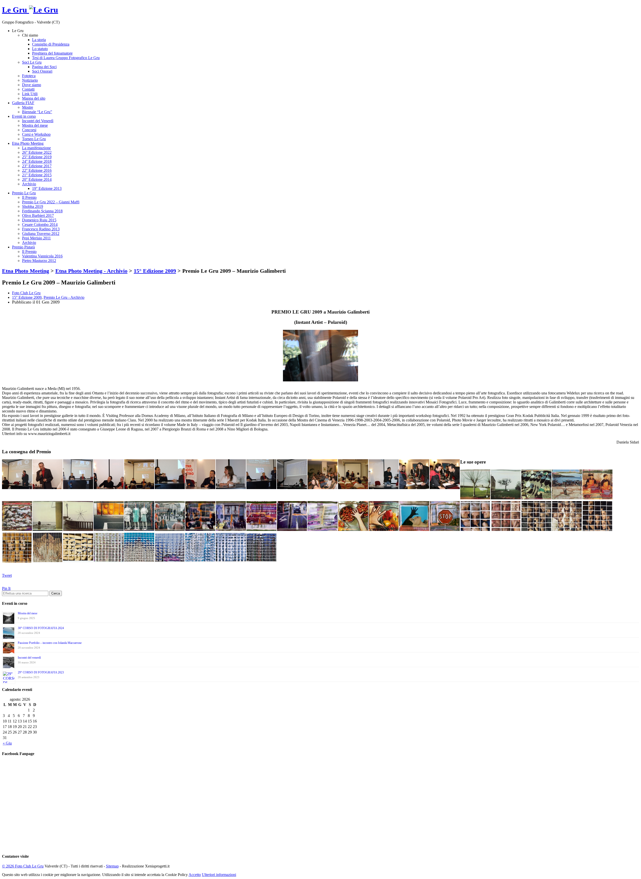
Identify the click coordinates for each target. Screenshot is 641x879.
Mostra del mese (35, 125)
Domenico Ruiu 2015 (39, 220)
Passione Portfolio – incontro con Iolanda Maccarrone (50, 643)
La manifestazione (36, 148)
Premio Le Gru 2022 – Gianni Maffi (50, 202)
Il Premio (29, 197)
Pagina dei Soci (44, 67)
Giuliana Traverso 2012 (40, 233)
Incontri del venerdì (29, 657)
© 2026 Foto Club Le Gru (23, 866)
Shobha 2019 (32, 206)
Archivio (29, 184)
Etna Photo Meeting (28, 143)
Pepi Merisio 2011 (36, 238)
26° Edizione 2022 (37, 152)
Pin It (6, 588)
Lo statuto (40, 49)
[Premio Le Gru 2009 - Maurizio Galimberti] (320, 380)
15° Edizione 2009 (27, 297)
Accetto (195, 874)
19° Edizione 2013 (47, 188)
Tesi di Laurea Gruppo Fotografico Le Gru (66, 58)
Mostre (27, 107)
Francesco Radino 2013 (41, 229)
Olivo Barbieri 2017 (38, 215)
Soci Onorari (42, 71)
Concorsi (29, 130)
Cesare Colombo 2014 (40, 224)
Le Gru (15, 9)
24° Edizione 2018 (37, 161)
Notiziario (30, 80)
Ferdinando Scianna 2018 (42, 211)
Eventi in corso (24, 116)
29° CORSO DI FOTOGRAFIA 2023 (41, 672)
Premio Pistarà (23, 247)
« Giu (7, 743)
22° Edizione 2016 (37, 170)
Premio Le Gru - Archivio (64, 297)
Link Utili (30, 94)
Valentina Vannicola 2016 (42, 256)
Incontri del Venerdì (37, 121)
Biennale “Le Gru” (37, 112)
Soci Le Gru (32, 62)
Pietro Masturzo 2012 (39, 260)
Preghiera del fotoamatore (52, 53)
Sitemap (112, 866)
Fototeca (29, 76)
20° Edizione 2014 (37, 179)
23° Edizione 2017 (37, 166)
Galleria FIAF (23, 103)
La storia (39, 40)
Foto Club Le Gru (26, 293)
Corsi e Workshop (36, 134)
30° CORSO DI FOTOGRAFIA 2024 (41, 628)
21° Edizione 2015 (37, 175)
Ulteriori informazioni (219, 874)
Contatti (28, 89)
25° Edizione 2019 (37, 157)
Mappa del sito (33, 98)
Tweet (7, 575)
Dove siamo (31, 85)
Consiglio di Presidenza (50, 44)
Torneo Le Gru (34, 139)
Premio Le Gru (24, 193)
